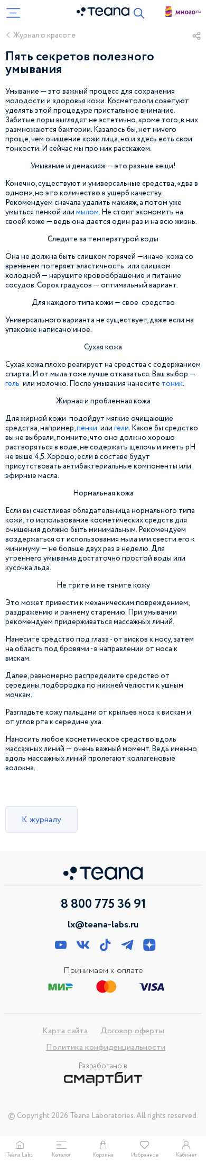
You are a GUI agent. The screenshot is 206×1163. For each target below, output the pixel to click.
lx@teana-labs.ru (103, 925)
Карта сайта (65, 1030)
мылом (87, 212)
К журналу (41, 820)
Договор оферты (132, 1030)
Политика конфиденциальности (105, 1047)
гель (12, 383)
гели (121, 428)
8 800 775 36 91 (103, 904)
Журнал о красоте (44, 35)
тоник (172, 383)
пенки (87, 428)
